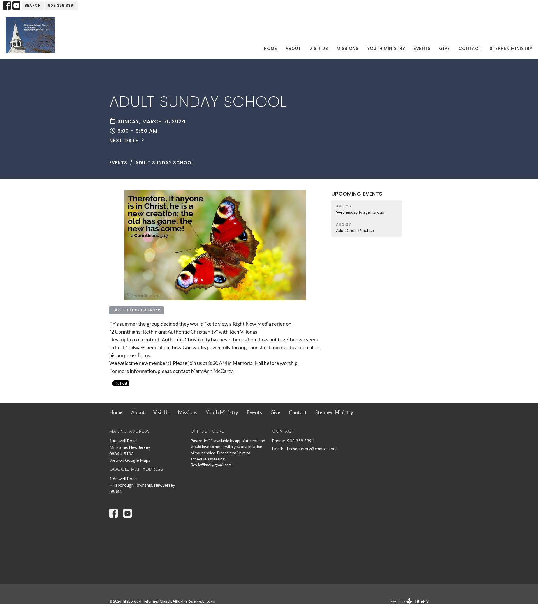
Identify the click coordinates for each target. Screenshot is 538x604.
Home (270, 48)
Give (444, 48)
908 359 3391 (61, 5)
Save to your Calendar (136, 310)
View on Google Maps (129, 460)
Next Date (124, 140)
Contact (469, 48)
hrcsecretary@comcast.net (312, 448)
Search (33, 5)
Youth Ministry (386, 48)
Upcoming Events (356, 193)
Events (422, 48)
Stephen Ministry (511, 48)
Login (211, 601)
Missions (348, 48)
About (293, 48)
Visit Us (318, 48)
